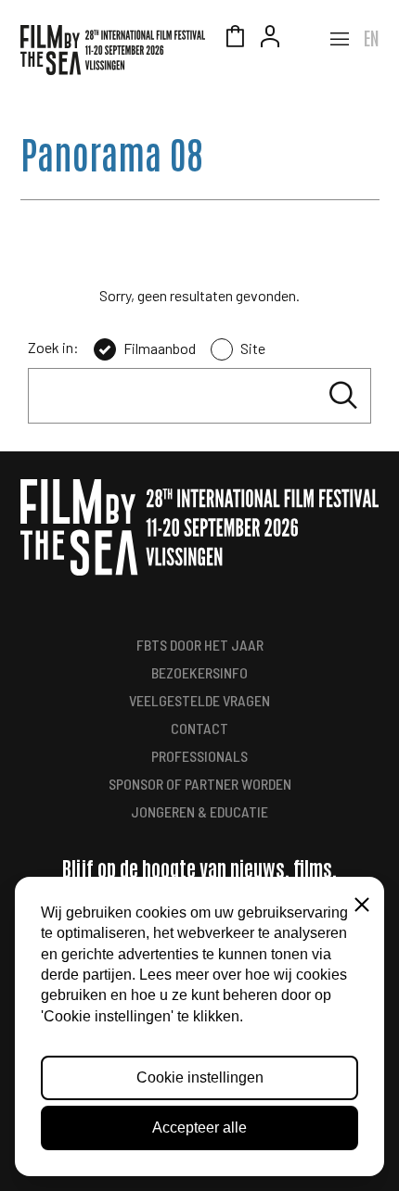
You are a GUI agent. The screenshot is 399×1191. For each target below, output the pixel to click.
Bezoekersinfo (199, 672)
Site (252, 348)
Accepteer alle (199, 1127)
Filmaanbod (159, 348)
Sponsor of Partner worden (200, 783)
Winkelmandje (235, 39)
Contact (199, 728)
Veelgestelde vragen (199, 700)
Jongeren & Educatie (199, 811)
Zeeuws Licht (305, 39)
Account (270, 39)
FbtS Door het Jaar (200, 644)
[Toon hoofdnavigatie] (339, 39)
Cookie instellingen (200, 1077)
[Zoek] (343, 396)
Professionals (199, 756)
